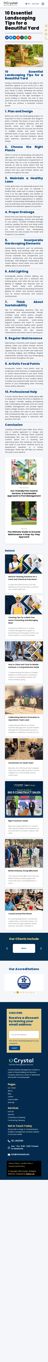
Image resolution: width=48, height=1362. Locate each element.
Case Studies (13, 1099)
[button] (7, 37)
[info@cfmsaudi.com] (9, 1155)
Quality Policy (26, 1163)
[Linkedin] (46, 26)
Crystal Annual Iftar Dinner (20, 914)
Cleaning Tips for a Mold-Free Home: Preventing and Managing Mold (23, 620)
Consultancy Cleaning (16, 1117)
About (10, 1091)
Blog (9, 1094)
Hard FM (11, 1114)
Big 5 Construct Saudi (18, 821)
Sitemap (11, 1102)
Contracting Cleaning (16, 1120)
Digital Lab (30, 1174)
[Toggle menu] (43, 4)
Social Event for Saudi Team (20, 763)
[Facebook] (46, 34)
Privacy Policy (14, 1163)
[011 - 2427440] (9, 1141)
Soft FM (11, 1111)
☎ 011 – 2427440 (32, 4)
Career (10, 1097)
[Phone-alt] (46, 38)
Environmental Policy (17, 1166)
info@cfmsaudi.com (20, 1154)
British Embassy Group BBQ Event (23, 871)
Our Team (12, 1088)
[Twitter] (46, 30)
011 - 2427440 (17, 1140)
